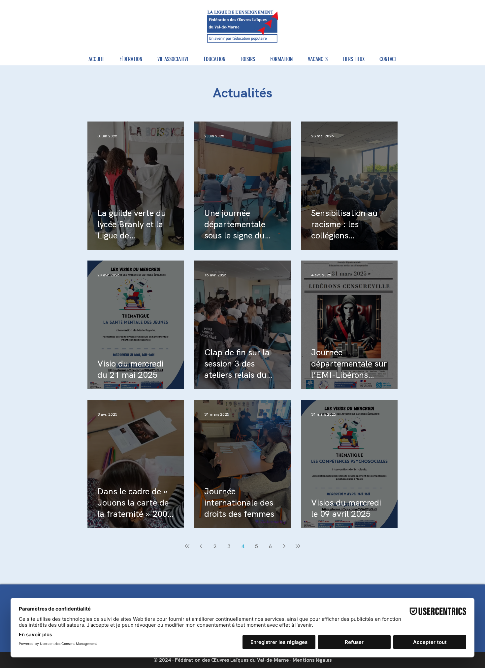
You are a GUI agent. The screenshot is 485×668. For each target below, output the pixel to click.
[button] (131, 59)
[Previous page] (201, 546)
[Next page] (284, 546)
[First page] (187, 546)
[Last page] (298, 546)
